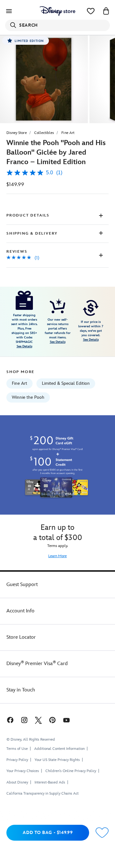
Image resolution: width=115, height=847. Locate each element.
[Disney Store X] (38, 720)
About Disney (17, 782)
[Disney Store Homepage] (57, 11)
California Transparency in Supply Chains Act (42, 793)
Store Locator (21, 637)
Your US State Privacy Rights (57, 759)
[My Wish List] (91, 11)
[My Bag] (106, 11)
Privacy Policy (17, 759)
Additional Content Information (59, 748)
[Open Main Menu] (9, 11)
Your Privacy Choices (22, 771)
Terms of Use (17, 748)
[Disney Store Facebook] (9, 720)
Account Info (20, 611)
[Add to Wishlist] (102, 832)
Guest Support (22, 585)
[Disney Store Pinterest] (52, 720)
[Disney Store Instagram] (24, 720)
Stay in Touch (20, 690)
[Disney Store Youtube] (66, 720)
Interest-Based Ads (49, 782)
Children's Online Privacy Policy (70, 771)
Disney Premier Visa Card (37, 664)
